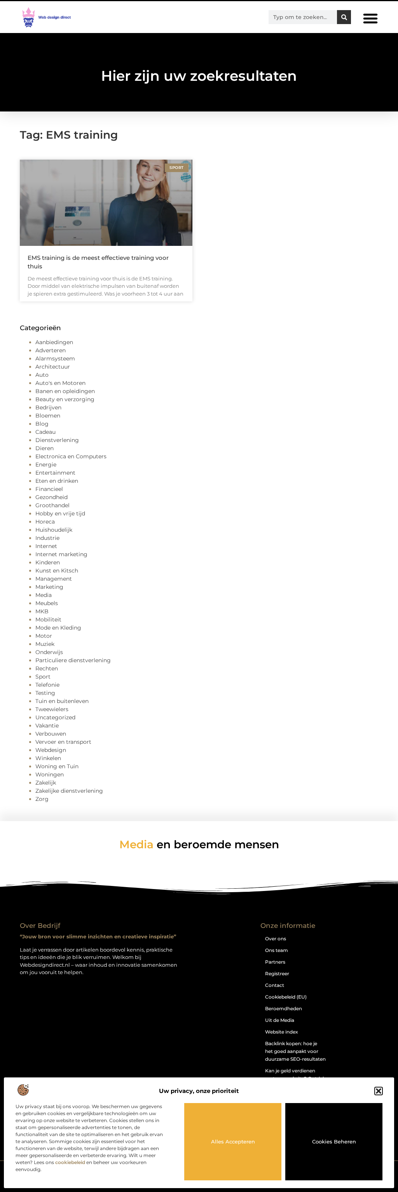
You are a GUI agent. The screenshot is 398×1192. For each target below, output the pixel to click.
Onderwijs (49, 652)
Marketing (49, 586)
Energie (45, 464)
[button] (378, 1091)
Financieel (49, 489)
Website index (281, 1032)
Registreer (277, 973)
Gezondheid (51, 497)
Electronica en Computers (70, 456)
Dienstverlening (57, 440)
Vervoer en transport (63, 741)
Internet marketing (61, 554)
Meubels (46, 603)
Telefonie (47, 684)
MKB (42, 611)
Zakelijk (45, 782)
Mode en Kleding (58, 627)
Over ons (275, 938)
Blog (42, 423)
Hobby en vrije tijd (60, 513)
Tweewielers (51, 709)
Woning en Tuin (57, 766)
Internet (46, 546)
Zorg (42, 798)
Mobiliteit (48, 619)
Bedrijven (48, 407)
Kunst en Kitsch (56, 570)
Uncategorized (55, 717)
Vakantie (47, 725)
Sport (43, 676)
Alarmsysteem (55, 358)
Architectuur (52, 366)
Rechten (46, 668)
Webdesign (50, 750)
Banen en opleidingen (65, 391)
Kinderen (47, 562)
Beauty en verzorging (64, 399)
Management (53, 578)
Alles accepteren (233, 1141)
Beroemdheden (283, 1008)
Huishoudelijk (53, 529)
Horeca (45, 521)
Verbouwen (50, 733)
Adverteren (50, 350)
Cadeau (45, 431)
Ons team (276, 950)
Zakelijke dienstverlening (69, 790)
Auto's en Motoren (60, 382)
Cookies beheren (334, 1141)
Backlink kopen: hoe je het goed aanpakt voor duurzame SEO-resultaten (295, 1051)
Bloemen (47, 415)
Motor (43, 635)
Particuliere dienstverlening (73, 660)
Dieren (44, 448)
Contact (274, 985)
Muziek (44, 643)
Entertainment (55, 472)
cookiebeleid (70, 1162)
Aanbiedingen (54, 342)
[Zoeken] (344, 17)
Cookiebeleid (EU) (286, 997)
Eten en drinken (56, 480)
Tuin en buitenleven (62, 701)
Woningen (49, 774)
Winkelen (48, 758)
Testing (45, 692)
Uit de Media (279, 1020)
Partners (275, 962)
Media (43, 595)
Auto (42, 374)
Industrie (47, 537)
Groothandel (52, 505)
